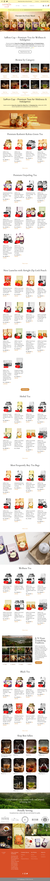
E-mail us (37, 1)
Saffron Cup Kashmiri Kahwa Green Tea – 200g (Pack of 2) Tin (30, 154)
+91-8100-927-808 (44, 1)
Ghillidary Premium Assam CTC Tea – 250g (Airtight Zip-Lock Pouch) (7, 290)
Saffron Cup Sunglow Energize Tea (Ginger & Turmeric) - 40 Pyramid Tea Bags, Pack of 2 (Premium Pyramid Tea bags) (42, 445)
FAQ (22, 856)
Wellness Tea (35, 76)
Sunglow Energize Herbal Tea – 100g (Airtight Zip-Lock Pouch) (18, 372)
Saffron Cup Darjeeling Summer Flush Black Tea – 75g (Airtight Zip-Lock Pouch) (19, 222)
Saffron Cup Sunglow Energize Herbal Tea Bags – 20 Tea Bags (30, 416)
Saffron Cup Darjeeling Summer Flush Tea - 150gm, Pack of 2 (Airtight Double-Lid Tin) (30, 222)
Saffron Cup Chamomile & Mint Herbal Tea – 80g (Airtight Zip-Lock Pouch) (18, 317)
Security (32, 854)
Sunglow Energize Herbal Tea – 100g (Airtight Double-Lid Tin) (7, 416)
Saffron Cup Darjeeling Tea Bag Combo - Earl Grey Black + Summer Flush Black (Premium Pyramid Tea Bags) (7, 250)
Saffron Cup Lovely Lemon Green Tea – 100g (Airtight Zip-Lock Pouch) (19, 290)
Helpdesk (23, 854)
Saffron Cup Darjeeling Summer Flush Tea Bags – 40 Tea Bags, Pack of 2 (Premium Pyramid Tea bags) (19, 249)
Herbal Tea (25, 76)
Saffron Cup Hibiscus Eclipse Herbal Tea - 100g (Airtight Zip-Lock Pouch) (42, 291)
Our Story (43, 854)
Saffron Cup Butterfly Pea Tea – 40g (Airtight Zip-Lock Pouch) (30, 317)
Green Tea (45, 92)
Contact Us (32, 5)
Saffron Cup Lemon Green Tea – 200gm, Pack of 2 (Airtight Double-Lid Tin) (19, 615)
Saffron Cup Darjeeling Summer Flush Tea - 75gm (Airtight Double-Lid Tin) (19, 195)
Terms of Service (34, 858)
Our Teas (17, 5)
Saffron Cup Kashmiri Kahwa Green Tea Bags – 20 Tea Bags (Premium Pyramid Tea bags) (18, 155)
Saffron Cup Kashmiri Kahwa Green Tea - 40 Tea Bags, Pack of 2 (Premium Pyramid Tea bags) (42, 155)
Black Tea (15, 76)
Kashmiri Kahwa (5, 76)
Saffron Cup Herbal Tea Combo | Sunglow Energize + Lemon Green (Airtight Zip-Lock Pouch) (42, 344)
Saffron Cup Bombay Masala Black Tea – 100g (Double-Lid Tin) (30, 692)
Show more (25, 168)
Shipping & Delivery (25, 858)
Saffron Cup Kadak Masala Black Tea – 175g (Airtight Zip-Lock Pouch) (42, 317)
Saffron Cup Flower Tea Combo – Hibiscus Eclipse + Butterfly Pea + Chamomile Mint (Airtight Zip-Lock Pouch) (30, 345)
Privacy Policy (34, 856)
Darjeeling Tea (25, 93)
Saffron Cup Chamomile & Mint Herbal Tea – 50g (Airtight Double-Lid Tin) (42, 417)
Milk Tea (5, 92)
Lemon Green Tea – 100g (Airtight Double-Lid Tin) (7, 587)
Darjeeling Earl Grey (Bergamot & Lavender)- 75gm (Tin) (7, 195)
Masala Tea (45, 76)
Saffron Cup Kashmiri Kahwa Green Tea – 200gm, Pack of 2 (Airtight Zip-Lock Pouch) (7, 344)
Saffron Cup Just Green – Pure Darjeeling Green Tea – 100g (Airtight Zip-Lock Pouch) (42, 222)
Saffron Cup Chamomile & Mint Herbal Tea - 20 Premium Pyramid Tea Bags (18, 417)
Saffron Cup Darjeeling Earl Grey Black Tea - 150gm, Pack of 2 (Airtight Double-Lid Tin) (42, 195)
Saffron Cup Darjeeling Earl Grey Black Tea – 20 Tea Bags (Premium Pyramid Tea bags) (7, 222)
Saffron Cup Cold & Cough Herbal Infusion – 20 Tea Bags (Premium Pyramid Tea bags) (18, 443)
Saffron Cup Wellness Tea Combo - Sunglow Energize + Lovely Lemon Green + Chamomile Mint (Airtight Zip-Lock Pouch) (7, 375)
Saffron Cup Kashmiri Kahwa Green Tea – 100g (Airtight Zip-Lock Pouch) (30, 291)
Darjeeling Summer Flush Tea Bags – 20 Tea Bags (30, 194)
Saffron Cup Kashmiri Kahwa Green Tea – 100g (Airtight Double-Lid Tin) (7, 154)
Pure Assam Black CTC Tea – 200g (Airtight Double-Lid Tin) (31, 718)
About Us (25, 5)
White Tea (35, 92)
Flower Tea (15, 92)
